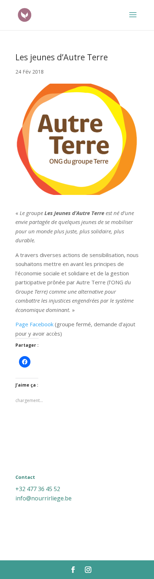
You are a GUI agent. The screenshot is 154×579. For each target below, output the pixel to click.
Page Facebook (34, 324)
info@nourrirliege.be (43, 498)
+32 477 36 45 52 (37, 489)
